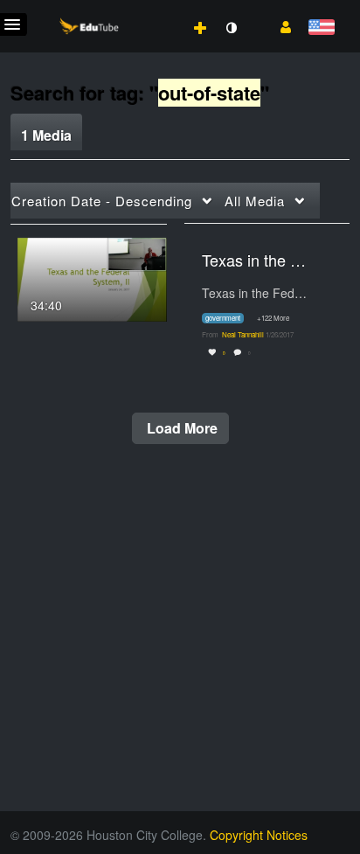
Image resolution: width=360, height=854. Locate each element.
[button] (279, 25)
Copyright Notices (259, 835)
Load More (180, 428)
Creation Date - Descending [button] (101, 200)
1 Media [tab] (46, 135)
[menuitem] (161, 9)
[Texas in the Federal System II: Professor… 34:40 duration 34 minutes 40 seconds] (92, 277)
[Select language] (321, 28)
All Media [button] (255, 200)
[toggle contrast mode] (231, 28)
